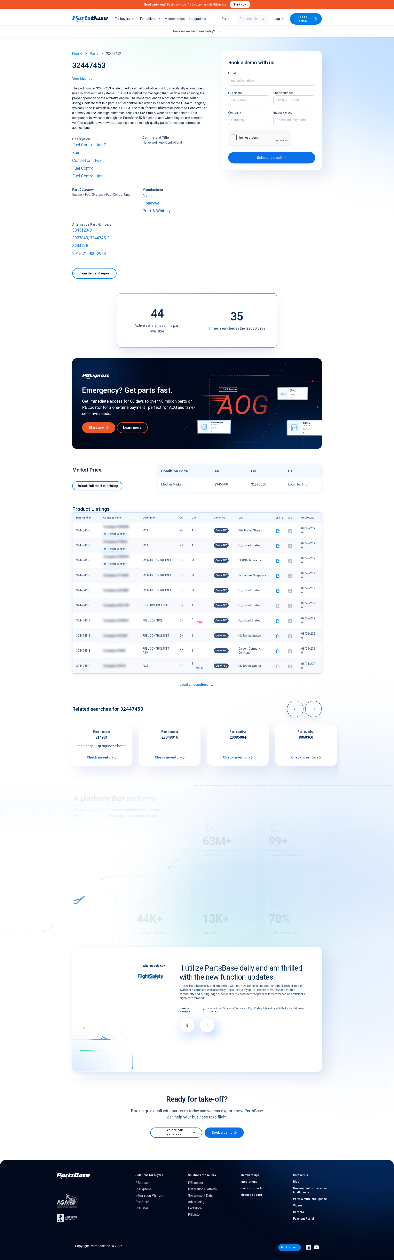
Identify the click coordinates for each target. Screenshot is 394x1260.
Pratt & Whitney (156, 210)
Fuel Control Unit (87, 176)
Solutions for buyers (149, 1175)
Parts (94, 53)
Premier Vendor (116, 533)
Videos (298, 1205)
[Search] (263, 19)
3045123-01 (83, 230)
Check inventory (100, 757)
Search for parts (252, 1188)
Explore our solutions (174, 1132)
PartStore (142, 1202)
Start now (240, 4)
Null (146, 195)
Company (234, 112)
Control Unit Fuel (87, 160)
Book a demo (303, 19)
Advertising (196, 1202)
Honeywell (151, 203)
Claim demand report (94, 273)
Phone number (283, 93)
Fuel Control (83, 168)
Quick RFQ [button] (221, 530)
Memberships (175, 19)
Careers (298, 1212)
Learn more (132, 428)
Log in (279, 19)
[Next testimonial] (207, 1025)
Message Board (251, 1194)
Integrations (197, 19)
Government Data (200, 1195)
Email (232, 73)
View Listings (82, 79)
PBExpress (143, 1189)
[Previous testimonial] (187, 1025)
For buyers (122, 19)
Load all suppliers (194, 685)
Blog (296, 1181)
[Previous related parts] (295, 709)
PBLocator (143, 1183)
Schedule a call (269, 157)
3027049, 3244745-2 (90, 237)
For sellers (148, 19)
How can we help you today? (193, 31)
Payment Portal (303, 1218)
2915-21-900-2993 (89, 253)
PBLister (141, 1208)
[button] (226, 19)
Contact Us (300, 1175)
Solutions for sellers (202, 1175)
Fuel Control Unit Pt (90, 144)
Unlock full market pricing (97, 486)
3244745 (80, 245)
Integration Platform (149, 1195)
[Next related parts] (313, 709)
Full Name (235, 93)
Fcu (75, 152)
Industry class (282, 112)
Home (77, 53)
